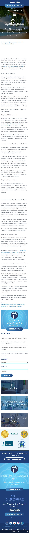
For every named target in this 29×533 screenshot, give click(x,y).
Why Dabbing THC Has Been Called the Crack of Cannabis (13, 348)
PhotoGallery (14, 386)
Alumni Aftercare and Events (14, 419)
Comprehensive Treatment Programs (14, 403)
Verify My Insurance (14, 459)
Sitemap (24, 529)
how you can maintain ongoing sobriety (13, 66)
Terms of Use (11, 529)
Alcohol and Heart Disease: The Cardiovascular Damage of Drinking (13, 342)
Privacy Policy (18, 529)
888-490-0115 (14, 6)
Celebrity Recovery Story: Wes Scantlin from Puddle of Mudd (14, 354)
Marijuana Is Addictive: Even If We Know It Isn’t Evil (14, 338)
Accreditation (5, 529)
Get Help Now (14, 329)
